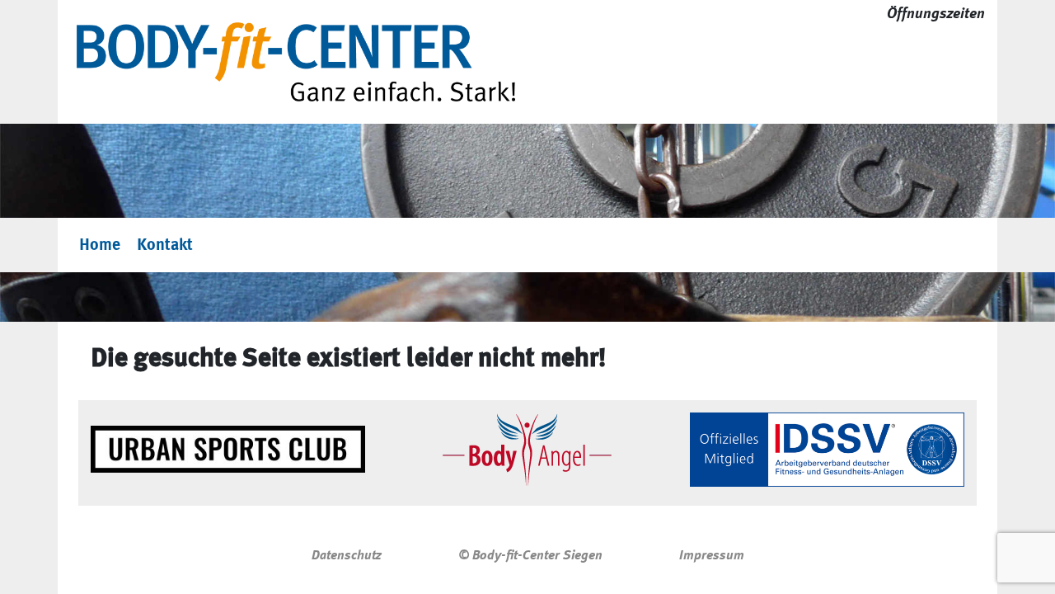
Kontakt (165, 244)
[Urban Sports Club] (228, 450)
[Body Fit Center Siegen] (296, 61)
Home (99, 244)
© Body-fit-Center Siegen (530, 555)
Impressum (711, 555)
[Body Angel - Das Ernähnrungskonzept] (527, 449)
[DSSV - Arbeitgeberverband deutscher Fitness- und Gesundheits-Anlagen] (827, 449)
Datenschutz (347, 555)
